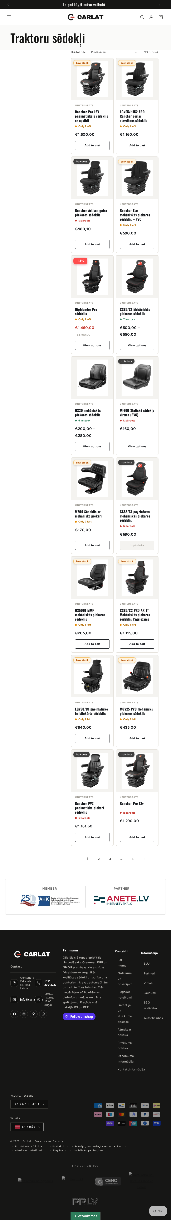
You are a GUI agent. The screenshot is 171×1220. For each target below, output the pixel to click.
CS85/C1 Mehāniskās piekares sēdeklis (135, 311)
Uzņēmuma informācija (126, 1058)
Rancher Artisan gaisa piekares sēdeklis (91, 212)
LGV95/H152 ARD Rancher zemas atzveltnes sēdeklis (133, 116)
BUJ (147, 963)
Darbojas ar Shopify (49, 1141)
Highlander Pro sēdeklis (86, 311)
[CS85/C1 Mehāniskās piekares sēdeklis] (137, 277)
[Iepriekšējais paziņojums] (8, 4)
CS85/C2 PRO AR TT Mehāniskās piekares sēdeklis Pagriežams (135, 615)
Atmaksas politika (125, 1032)
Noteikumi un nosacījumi (125, 978)
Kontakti (121, 951)
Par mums (122, 962)
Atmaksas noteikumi (28, 1150)
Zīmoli (148, 983)
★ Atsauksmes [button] (85, 1216)
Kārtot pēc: (79, 52)
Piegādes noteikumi (125, 994)
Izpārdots (137, 545)
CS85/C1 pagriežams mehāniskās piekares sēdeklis (135, 516)
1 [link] (87, 859)
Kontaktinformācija (131, 1069)
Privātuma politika (125, 1045)
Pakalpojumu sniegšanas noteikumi (99, 1146)
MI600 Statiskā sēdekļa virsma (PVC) (137, 412)
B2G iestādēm (150, 1005)
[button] (8, 17)
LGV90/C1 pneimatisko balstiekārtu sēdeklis (91, 711)
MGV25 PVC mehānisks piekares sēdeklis (136, 711)
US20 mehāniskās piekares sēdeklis (88, 412)
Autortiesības (153, 1018)
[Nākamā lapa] (143, 859)
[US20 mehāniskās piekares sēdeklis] (92, 378)
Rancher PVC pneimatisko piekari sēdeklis (89, 808)
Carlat (27, 1141)
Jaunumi (150, 993)
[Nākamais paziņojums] (159, 4)
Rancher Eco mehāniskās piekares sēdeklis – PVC (135, 215)
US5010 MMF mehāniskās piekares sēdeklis (90, 615)
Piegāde (58, 1150)
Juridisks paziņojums (88, 1150)
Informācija (149, 953)
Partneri (149, 973)
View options (92, 345)
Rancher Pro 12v (132, 803)
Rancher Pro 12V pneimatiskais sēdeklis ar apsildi (91, 116)
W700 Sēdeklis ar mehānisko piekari (88, 513)
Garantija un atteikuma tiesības (125, 1013)
